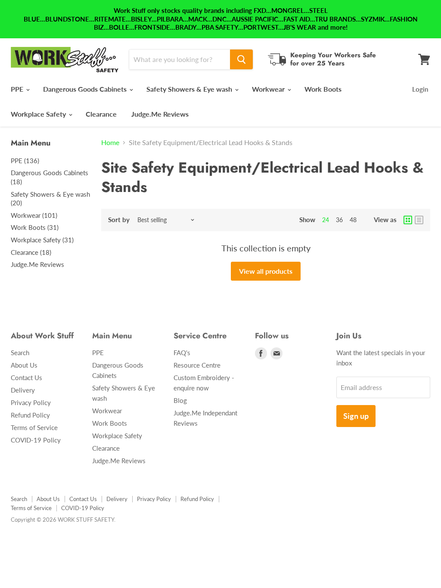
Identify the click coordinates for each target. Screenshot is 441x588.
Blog (180, 400)
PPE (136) (25, 160)
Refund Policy (30, 415)
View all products (265, 271)
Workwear (269, 89)
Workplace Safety (39, 114)
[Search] (241, 59)
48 (353, 219)
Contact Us (26, 377)
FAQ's (182, 352)
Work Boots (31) (35, 227)
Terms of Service (34, 427)
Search (20, 352)
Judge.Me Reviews (160, 114)
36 (339, 219)
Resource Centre (197, 365)
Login (420, 89)
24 (325, 219)
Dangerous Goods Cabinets (85, 89)
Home (110, 142)
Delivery (23, 390)
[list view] (419, 220)
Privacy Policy (31, 402)
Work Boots (323, 89)
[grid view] (408, 220)
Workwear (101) (34, 215)
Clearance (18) (31, 252)
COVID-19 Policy (36, 440)
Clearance (101, 114)
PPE (18, 89)
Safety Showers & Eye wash (190, 89)
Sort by (119, 219)
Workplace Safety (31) (42, 240)
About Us (24, 365)
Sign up (356, 416)
